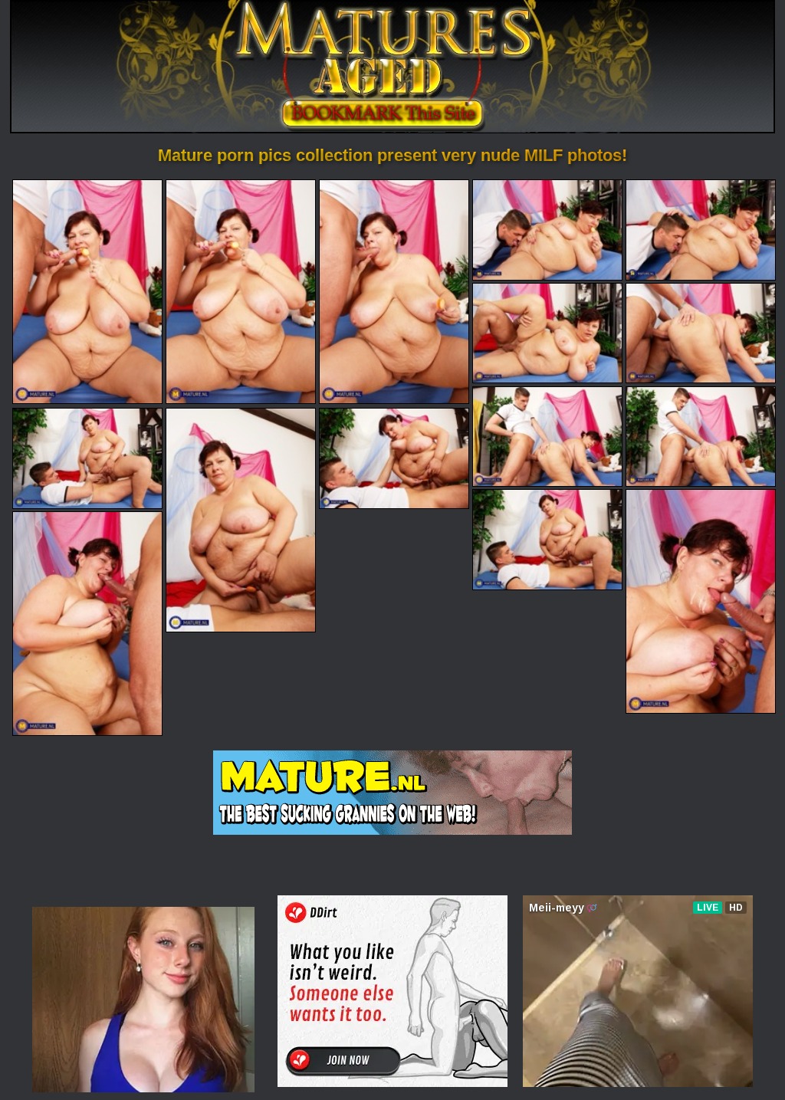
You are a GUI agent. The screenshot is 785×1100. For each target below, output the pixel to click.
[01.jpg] (87, 291)
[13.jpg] (547, 539)
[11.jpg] (241, 520)
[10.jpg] (87, 458)
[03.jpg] (394, 291)
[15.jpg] (87, 623)
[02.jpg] (241, 291)
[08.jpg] (547, 436)
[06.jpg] (547, 333)
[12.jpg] (394, 458)
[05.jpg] (701, 229)
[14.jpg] (701, 601)
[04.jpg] (547, 229)
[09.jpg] (701, 436)
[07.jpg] (701, 333)
